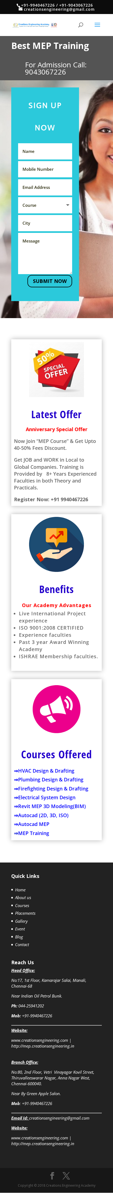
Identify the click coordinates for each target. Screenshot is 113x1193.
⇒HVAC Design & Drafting (44, 770)
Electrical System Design (46, 797)
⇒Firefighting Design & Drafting (51, 788)
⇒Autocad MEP (31, 824)
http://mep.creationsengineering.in (42, 1046)
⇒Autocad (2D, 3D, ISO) (41, 815)
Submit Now (50, 281)
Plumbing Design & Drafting (50, 779)
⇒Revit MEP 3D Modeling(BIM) (50, 806)
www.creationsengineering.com (39, 1040)
